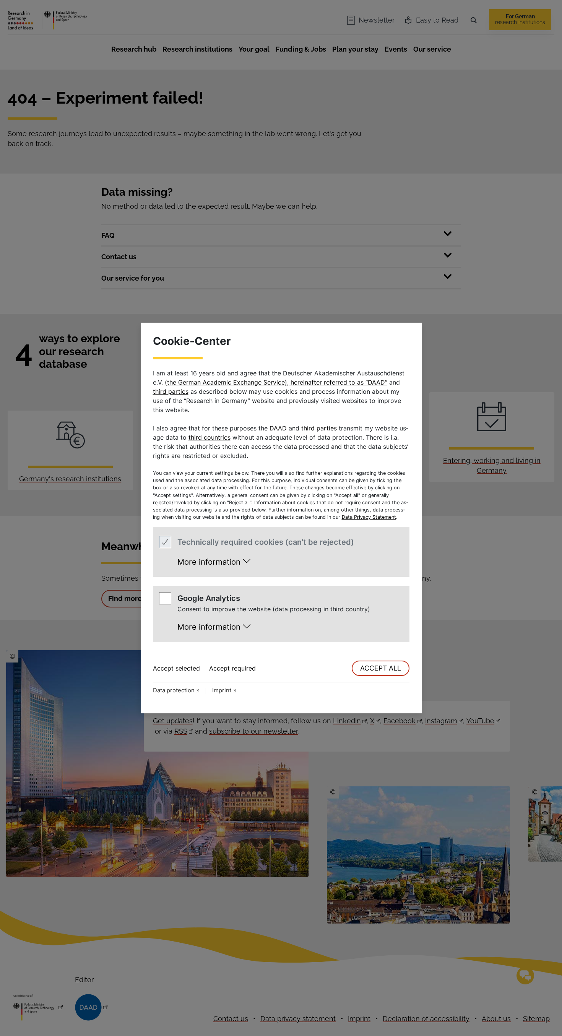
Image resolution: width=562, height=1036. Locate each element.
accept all (380, 668)
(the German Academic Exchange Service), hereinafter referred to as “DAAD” (276, 382)
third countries (209, 437)
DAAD (278, 428)
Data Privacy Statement (369, 517)
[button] (213, 559)
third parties (170, 391)
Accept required (232, 668)
